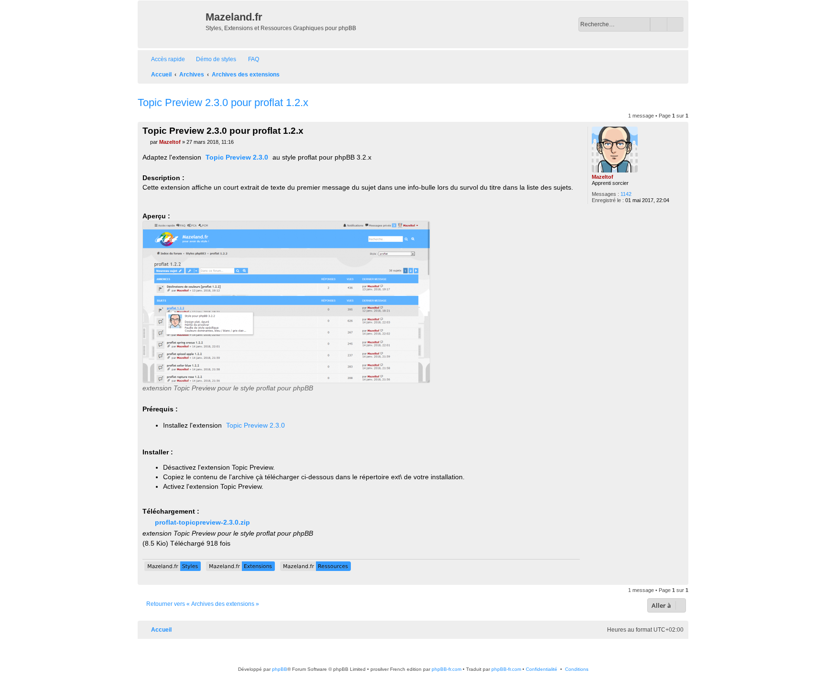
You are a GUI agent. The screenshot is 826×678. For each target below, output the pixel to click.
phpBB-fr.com (446, 669)
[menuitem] (211, 59)
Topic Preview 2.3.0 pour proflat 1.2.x (223, 102)
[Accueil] (173, 24)
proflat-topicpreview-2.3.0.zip (202, 522)
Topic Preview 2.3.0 (237, 157)
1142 (625, 194)
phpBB (279, 669)
